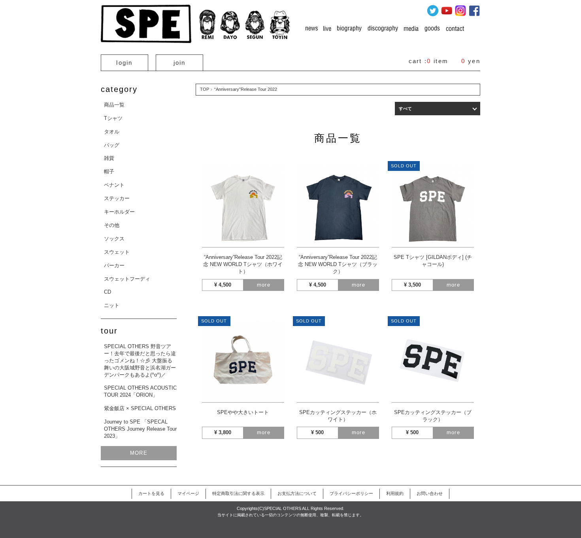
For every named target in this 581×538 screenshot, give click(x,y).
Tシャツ (113, 118)
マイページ (188, 493)
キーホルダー (119, 212)
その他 (111, 225)
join (180, 62)
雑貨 (109, 158)
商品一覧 (114, 105)
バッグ (111, 145)
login (124, 62)
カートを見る (151, 493)
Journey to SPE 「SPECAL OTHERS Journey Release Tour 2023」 (140, 429)
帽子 (109, 171)
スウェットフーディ (127, 279)
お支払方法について (297, 493)
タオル (111, 132)
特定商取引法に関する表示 (238, 493)
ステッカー (117, 198)
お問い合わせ (430, 493)
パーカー (114, 265)
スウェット (117, 252)
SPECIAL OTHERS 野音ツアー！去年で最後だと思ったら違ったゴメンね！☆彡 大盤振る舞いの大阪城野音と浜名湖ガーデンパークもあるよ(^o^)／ (140, 360)
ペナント (114, 185)
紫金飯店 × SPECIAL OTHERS (140, 408)
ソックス (114, 239)
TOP (204, 89)
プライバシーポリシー (351, 493)
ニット (111, 305)
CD (107, 292)
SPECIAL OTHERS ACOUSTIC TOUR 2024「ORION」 (140, 391)
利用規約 (395, 493)
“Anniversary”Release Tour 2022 (245, 89)
